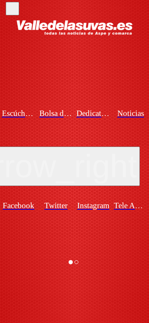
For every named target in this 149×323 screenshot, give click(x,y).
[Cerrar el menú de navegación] (12, 8)
